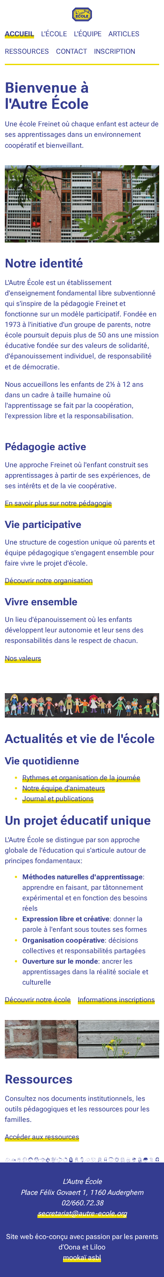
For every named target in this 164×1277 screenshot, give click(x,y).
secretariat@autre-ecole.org (82, 1213)
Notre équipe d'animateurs (63, 788)
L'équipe (87, 34)
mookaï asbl (82, 1257)
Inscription (114, 51)
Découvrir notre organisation (49, 580)
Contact (71, 51)
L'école (54, 34)
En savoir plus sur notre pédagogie (58, 503)
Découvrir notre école (38, 1000)
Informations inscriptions (116, 1000)
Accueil (19, 34)
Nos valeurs (23, 658)
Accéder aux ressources (42, 1137)
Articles (124, 34)
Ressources (27, 51)
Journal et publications (58, 799)
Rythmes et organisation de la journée (81, 778)
